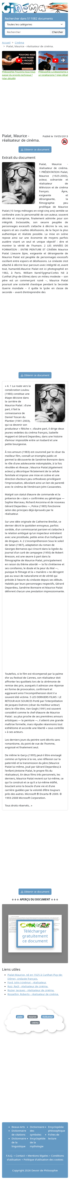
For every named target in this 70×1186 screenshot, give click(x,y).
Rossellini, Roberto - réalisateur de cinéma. (33, 994)
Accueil (6, 42)
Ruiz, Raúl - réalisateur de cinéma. (27, 986)
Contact (20, 1155)
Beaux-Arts (18, 1127)
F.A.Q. (9, 1155)
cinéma (35, 1022)
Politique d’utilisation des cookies (43, 1159)
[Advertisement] (35, 105)
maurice (32, 1016)
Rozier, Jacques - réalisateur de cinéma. (30, 990)
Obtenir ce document (36, 149)
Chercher (57, 32)
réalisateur (47, 1016)
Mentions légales (38, 1155)
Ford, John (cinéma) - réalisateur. (26, 982)
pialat (20, 1016)
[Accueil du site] (35, 6)
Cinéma (19, 42)
